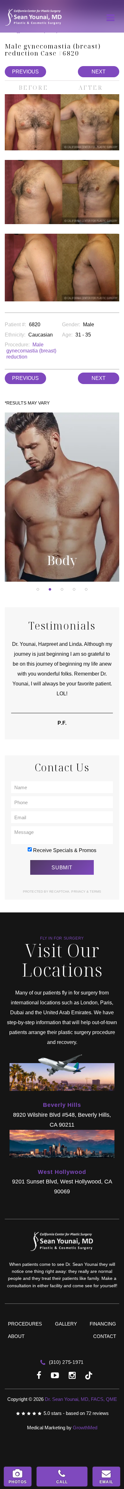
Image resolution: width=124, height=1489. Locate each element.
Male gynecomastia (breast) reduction (31, 350)
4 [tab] (74, 589)
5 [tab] (86, 589)
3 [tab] (62, 589)
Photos (18, 1482)
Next (99, 71)
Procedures (25, 1323)
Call (62, 1482)
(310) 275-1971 (65, 1362)
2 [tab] (50, 589)
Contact (104, 1336)
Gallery (66, 1323)
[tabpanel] (62, 497)
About (16, 1336)
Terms (95, 891)
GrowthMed (85, 1427)
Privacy (78, 891)
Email (106, 1482)
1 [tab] (38, 589)
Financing (103, 1323)
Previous (25, 71)
